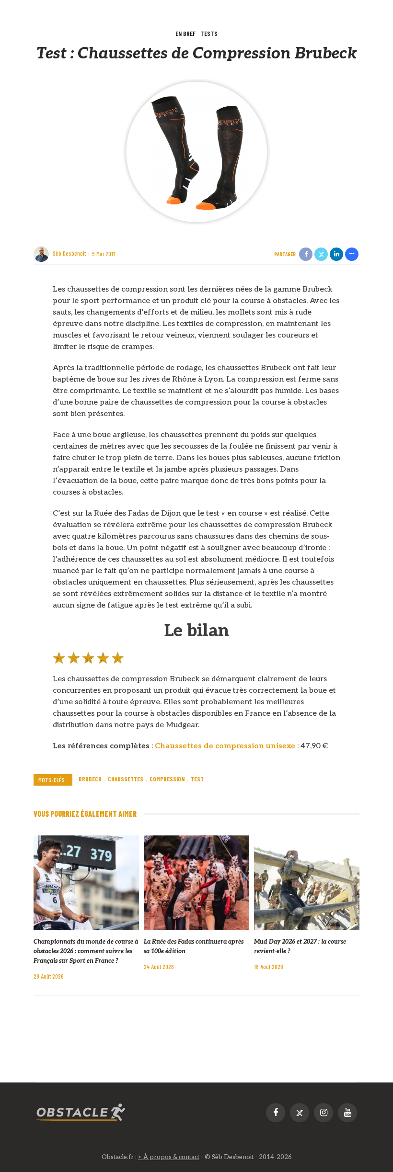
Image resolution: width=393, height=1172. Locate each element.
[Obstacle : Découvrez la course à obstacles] (81, 1112)
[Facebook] (275, 1112)
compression (167, 779)
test (197, 779)
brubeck (90, 779)
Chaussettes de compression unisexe (225, 746)
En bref (185, 33)
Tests (209, 33)
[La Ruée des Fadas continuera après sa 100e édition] (196, 882)
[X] (299, 1112)
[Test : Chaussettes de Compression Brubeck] (196, 151)
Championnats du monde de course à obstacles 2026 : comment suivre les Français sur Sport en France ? (86, 951)
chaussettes (125, 779)
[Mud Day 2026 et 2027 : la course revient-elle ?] (306, 882)
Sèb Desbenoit (69, 254)
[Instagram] (323, 1112)
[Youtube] (347, 1112)
